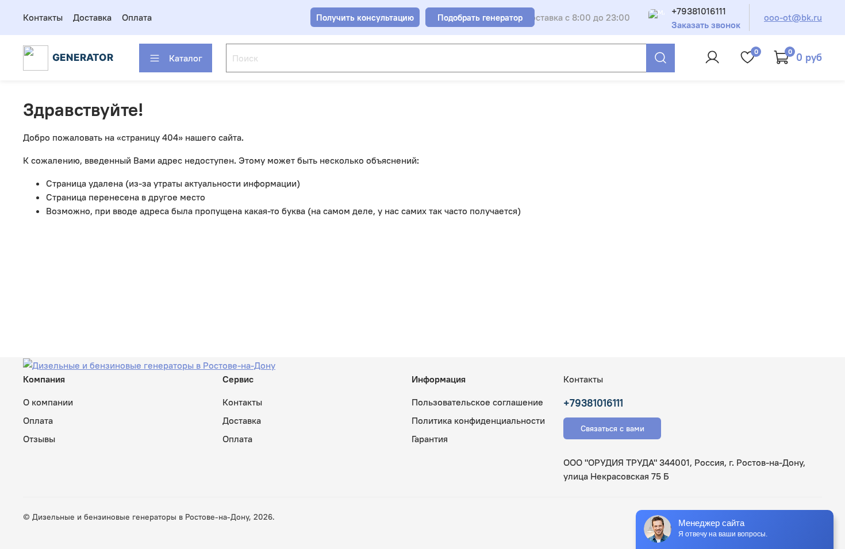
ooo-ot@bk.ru (793, 17)
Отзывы (39, 438)
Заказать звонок (705, 25)
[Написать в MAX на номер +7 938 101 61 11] (656, 17)
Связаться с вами (612, 428)
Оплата (137, 17)
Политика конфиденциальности (478, 420)
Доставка (92, 17)
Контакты (43, 17)
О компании (48, 402)
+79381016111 (698, 11)
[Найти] (660, 58)
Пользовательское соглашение (477, 402)
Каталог (185, 58)
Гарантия (430, 438)
